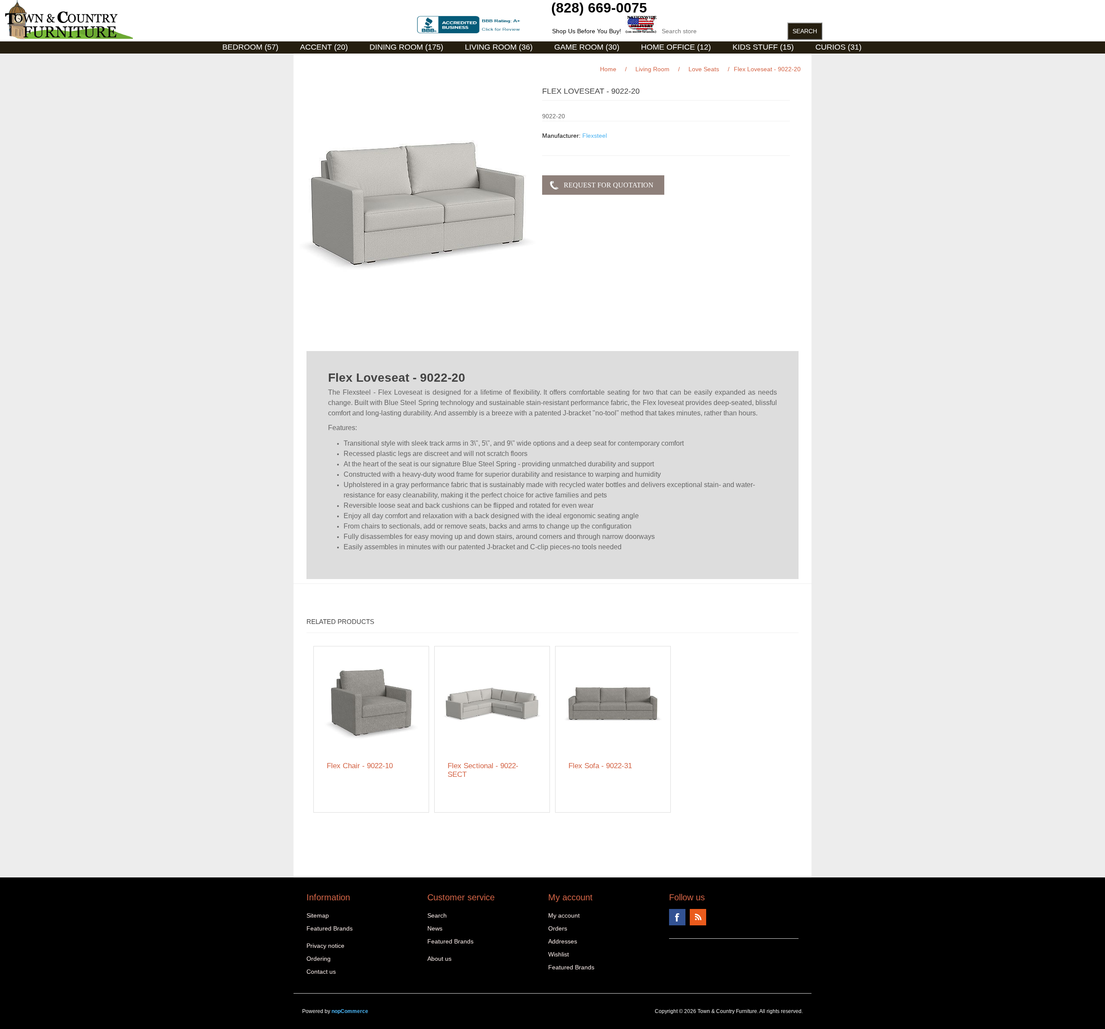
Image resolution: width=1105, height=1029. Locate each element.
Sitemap (317, 915)
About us (439, 958)
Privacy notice (325, 945)
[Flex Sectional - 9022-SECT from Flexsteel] (492, 704)
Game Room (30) (586, 47)
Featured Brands (329, 928)
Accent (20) (324, 47)
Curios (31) (838, 47)
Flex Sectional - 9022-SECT (483, 770)
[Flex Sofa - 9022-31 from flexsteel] (613, 704)
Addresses (562, 941)
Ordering (318, 958)
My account (564, 915)
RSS (698, 917)
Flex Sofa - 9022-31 (600, 766)
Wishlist (558, 954)
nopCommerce (350, 1011)
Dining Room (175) (406, 47)
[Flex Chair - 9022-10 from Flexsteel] (371, 704)
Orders (557, 928)
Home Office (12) (676, 47)
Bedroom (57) (250, 47)
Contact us (321, 971)
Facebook (677, 917)
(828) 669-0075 (599, 8)
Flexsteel (594, 135)
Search (437, 915)
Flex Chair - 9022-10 (360, 766)
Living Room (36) (499, 47)
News (434, 928)
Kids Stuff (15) (763, 47)
